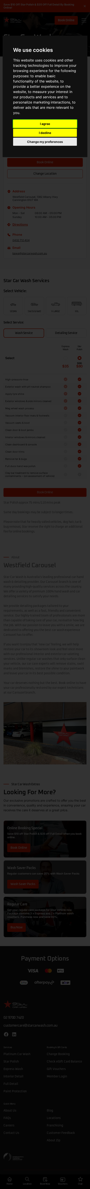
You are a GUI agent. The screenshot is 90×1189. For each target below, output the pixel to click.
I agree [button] (45, 124)
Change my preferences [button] (45, 142)
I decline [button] (45, 133)
